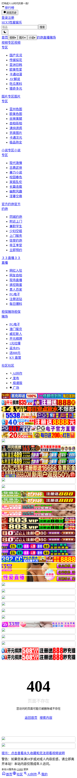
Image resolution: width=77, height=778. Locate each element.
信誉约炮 (15, 240)
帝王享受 (15, 245)
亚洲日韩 (15, 64)
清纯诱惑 (15, 128)
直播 (46, 37)
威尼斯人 (15, 334)
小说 (32, 37)
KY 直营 (15, 357)
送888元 (15, 353)
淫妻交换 (15, 196)
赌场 (53, 37)
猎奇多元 (15, 88)
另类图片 (15, 133)
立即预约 (15, 250)
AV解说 (14, 79)
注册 (11, 17)
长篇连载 (15, 186)
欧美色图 (15, 114)
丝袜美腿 (15, 118)
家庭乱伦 (15, 182)
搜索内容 (46, 717)
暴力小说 (15, 172)
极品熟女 (15, 142)
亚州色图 (15, 109)
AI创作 (17, 373)
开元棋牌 (15, 338)
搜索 (42, 27)
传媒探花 (15, 60)
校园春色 (15, 177)
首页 (5, 37)
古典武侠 (15, 167)
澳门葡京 (15, 329)
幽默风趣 (15, 191)
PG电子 (14, 294)
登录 (5, 17)
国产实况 (15, 55)
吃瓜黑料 (15, 83)
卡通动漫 (15, 74)
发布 (15, 378)
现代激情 (15, 163)
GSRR (20, 769)
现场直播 (15, 280)
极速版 (17, 383)
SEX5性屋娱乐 (12, 22)
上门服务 (15, 235)
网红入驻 (15, 270)
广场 (15, 387)
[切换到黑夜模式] (5, 32)
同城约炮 (15, 216)
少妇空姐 (15, 231)
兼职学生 (15, 226)
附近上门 (15, 221)
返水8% (14, 348)
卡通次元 (15, 137)
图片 (22, 37)
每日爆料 (15, 304)
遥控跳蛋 (15, 285)
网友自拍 (15, 275)
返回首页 (31, 717)
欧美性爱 (15, 69)
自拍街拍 (15, 123)
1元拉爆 (15, 343)
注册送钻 (15, 299)
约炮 (40, 37)
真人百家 (15, 289)
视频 (12, 37)
